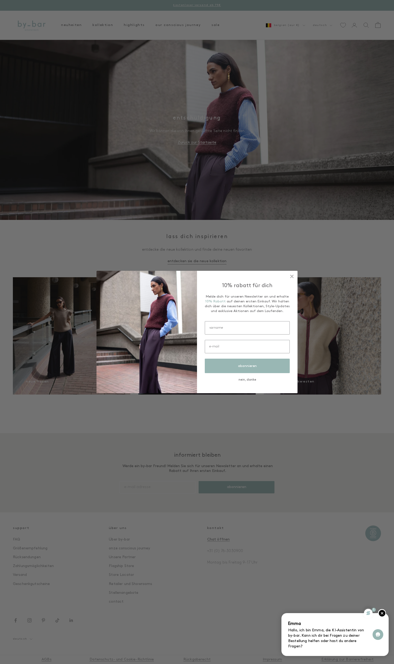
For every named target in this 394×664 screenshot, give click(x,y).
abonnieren (247, 366)
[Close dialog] (291, 276)
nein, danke (247, 379)
